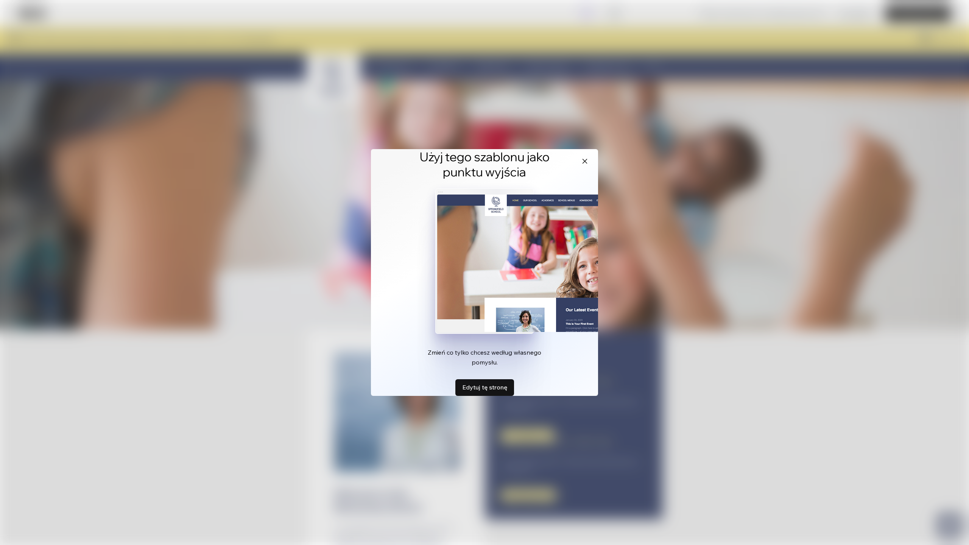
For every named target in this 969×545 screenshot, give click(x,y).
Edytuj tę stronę (484, 387)
